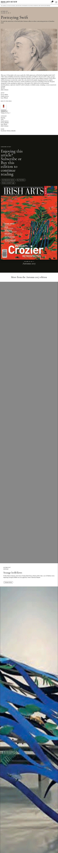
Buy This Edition (21, 180)
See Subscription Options (8, 180)
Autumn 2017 (4, 11)
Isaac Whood (4, 98)
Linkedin (13, 130)
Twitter (8, 130)
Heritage (5, 569)
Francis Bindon (5, 122)
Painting (3, 117)
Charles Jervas (5, 121)
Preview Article (8, 582)
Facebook (3, 130)
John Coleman (4, 89)
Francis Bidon (4, 94)
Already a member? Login (8, 183)
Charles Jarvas (5, 96)
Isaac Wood (4, 124)
